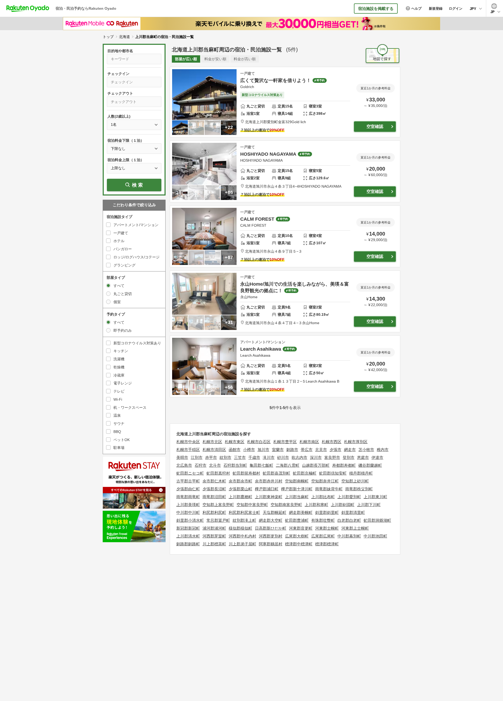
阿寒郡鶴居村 (270, 544)
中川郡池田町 (375, 536)
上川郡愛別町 (349, 496)
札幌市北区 (212, 441)
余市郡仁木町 (214, 481)
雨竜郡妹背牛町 (329, 489)
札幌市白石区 (259, 441)
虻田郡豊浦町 (297, 520)
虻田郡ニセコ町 (190, 473)
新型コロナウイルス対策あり (137, 343)
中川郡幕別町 (349, 536)
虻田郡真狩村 (218, 473)
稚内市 (383, 449)
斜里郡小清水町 (190, 520)
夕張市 (335, 449)
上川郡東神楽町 (268, 496)
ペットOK (121, 440)
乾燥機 (118, 367)
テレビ (118, 391)
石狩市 (200, 465)
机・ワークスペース (129, 407)
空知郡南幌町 (297, 481)
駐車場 (118, 447)
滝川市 (269, 457)
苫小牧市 (366, 449)
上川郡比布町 (323, 496)
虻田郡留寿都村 (246, 473)
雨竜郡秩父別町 (359, 489)
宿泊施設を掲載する (375, 8)
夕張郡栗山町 (240, 489)
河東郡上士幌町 (355, 528)
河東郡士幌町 (327, 528)
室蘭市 (278, 449)
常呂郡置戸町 (218, 520)
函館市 (234, 449)
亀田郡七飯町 (261, 465)
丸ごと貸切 (122, 294)
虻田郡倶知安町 (333, 473)
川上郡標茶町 (214, 544)
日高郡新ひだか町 (270, 528)
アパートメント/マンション (135, 225)
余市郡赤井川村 (268, 481)
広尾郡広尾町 (323, 536)
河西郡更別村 (270, 536)
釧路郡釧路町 (188, 544)
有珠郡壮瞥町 (323, 520)
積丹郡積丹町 (361, 473)
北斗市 (215, 465)
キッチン (120, 351)
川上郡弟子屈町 (242, 544)
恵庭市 (363, 457)
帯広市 (307, 449)
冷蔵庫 (118, 375)
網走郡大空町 (270, 520)
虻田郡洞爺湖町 (377, 520)
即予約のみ (122, 330)
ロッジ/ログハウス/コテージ (136, 257)
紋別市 (225, 457)
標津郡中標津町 (299, 544)
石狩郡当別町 (235, 465)
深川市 (316, 457)
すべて (118, 286)
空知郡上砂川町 (355, 481)
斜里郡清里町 (353, 512)
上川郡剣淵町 (342, 504)
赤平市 (211, 457)
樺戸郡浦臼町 (266, 489)
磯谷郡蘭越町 (370, 465)
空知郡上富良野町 (218, 504)
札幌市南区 (309, 441)
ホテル (118, 241)
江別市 (197, 457)
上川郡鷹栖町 (240, 496)
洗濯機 (118, 359)
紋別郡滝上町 (244, 520)
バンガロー (122, 249)
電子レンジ (122, 383)
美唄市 (182, 457)
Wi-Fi (117, 399)
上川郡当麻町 (297, 496)
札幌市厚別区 (356, 441)
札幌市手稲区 (188, 449)
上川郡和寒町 (316, 504)
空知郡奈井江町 (325, 481)
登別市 (348, 457)
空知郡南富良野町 (286, 504)
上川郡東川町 (375, 496)
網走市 (350, 449)
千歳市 (254, 457)
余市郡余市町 (240, 481)
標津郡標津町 (327, 544)
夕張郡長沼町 (214, 489)
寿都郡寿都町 (344, 465)
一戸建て (120, 233)
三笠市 (240, 457)
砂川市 (283, 457)
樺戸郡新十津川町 (297, 489)
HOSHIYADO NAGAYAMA (268, 154)
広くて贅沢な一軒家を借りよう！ (275, 80)
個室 (117, 302)
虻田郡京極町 (304, 473)
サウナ (118, 423)
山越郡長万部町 (316, 465)
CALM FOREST (257, 219)
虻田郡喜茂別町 (276, 473)
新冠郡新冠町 (188, 528)
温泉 (117, 415)
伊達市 (377, 457)
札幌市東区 (234, 441)
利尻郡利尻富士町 (244, 512)
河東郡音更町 (301, 528)
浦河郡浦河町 (214, 528)
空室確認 (375, 126)
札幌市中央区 (188, 441)
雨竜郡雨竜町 (188, 496)
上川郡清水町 (188, 536)
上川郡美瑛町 (188, 504)
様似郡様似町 (240, 528)
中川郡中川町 (188, 512)
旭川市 (263, 449)
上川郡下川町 (369, 504)
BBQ (117, 432)
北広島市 (184, 465)
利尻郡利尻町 (214, 512)
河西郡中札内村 (242, 536)
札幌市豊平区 (285, 441)
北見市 (321, 449)
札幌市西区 (331, 441)
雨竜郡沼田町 (214, 496)
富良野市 (332, 457)
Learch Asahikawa (260, 349)
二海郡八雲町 (287, 465)
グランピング (124, 265)
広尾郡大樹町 (297, 536)
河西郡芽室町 (214, 536)
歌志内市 (299, 457)
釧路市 (292, 449)
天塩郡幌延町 (274, 512)
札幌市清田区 (214, 449)
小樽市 (249, 449)
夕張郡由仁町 (188, 489)
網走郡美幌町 (301, 512)
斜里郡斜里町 (327, 512)
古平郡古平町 (188, 481)
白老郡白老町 (349, 520)
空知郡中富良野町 (252, 504)
